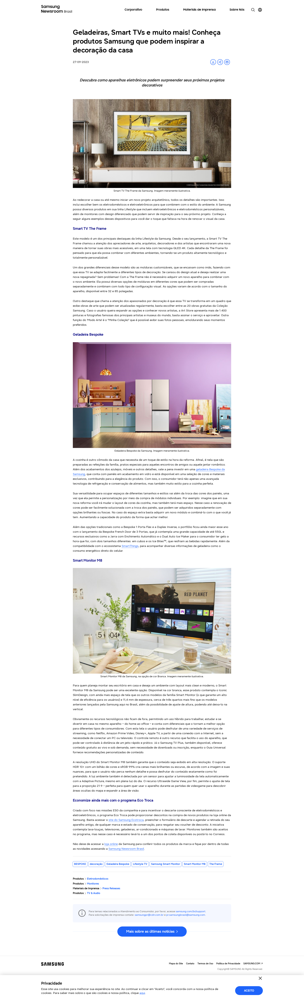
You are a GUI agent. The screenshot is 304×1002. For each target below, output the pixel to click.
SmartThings (130, 546)
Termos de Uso (205, 963)
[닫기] (260, 978)
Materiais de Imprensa (199, 9)
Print (227, 62)
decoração (96, 864)
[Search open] (253, 10)
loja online (111, 844)
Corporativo (133, 9)
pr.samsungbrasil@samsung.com (185, 914)
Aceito (249, 990)
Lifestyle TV (140, 864)
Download (213, 62)
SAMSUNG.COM (251, 963)
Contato (190, 963)
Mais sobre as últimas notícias (150, 931)
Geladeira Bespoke (117, 864)
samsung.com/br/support (190, 911)
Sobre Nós (237, 9)
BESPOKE (80, 864)
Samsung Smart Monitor (165, 864)
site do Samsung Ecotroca (126, 820)
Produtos (162, 9)
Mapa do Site (176, 963)
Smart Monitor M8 (195, 864)
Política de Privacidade (228, 963)
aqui (142, 993)
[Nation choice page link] (260, 10)
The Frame (215, 864)
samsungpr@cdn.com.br (149, 914)
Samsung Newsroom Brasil (126, 848)
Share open (220, 62)
